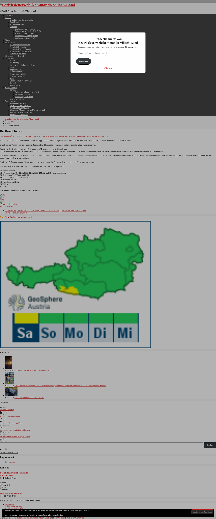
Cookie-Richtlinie (57, 515)
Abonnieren (83, 61)
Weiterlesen (108, 68)
